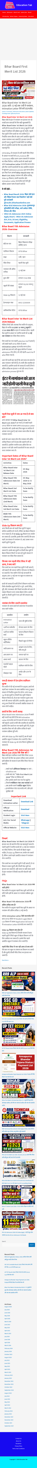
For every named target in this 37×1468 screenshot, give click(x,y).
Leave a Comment (7, 112)
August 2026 (8, 1307)
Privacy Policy (18, 1446)
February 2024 (9, 1348)
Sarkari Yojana (14, 16)
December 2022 (9, 1381)
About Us (18, 1441)
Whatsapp (25, 820)
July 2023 (7, 1360)
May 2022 (7, 1402)
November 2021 (9, 1420)
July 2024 (7, 1337)
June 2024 (7, 1340)
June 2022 (7, 1399)
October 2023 (8, 1354)
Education (31, 16)
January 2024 (8, 1351)
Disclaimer (18, 1444)
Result (29, 12)
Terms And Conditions (18, 1449)
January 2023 (8, 1378)
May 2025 (7, 1328)
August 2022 (8, 1393)
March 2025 (8, 1334)
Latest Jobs (24, 12)
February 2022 (9, 1411)
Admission (10, 12)
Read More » (5, 960)
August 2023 (8, 1357)
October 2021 (8, 1423)
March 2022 (8, 1408)
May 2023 (7, 1366)
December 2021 (9, 1417)
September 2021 (9, 1426)
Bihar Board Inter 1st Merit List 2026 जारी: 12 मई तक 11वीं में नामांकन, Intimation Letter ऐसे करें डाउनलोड (17, 106)
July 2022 (7, 1396)
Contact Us (18, 1439)
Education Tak (24, 5)
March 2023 (8, 1372)
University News (22, 16)
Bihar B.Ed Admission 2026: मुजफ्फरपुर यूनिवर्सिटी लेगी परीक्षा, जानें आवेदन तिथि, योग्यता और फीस (19, 208)
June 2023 (7, 1363)
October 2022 (8, 1387)
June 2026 (7, 1313)
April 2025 (7, 1331)
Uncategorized (6, 113)
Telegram (25, 823)
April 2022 (7, 1405)
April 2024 (7, 1343)
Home (4, 12)
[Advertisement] (18, 38)
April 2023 (7, 1369)
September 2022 (9, 1390)
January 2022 (8, 1414)
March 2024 (8, 1345)
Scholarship (5, 16)
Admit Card (16, 12)
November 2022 (9, 1384)
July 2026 (7, 1310)
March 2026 (8, 1322)
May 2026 (7, 1316)
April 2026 (7, 1319)
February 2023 (9, 1375)
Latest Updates (29, 112)
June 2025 (7, 1325)
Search (4, 1241)
